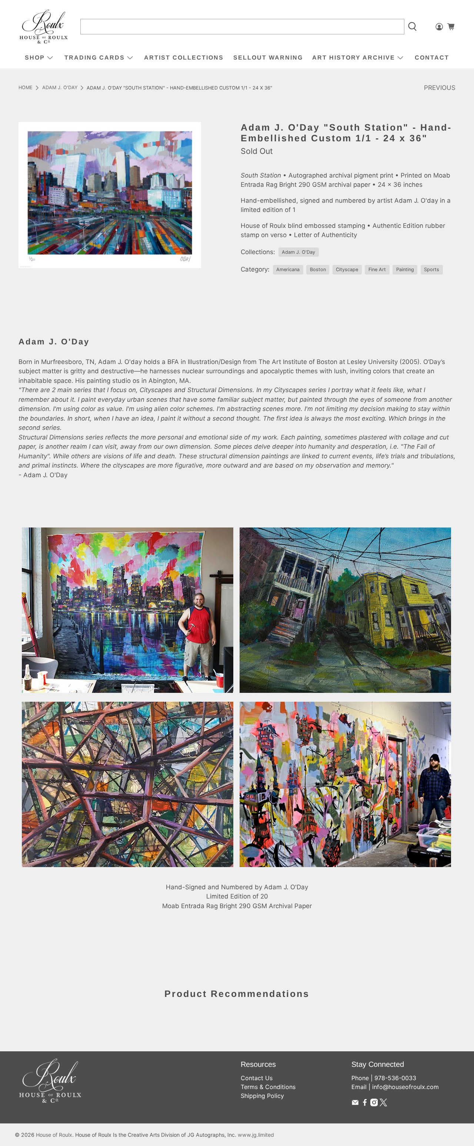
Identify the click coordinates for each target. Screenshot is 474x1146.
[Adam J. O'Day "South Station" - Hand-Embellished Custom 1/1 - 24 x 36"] (110, 195)
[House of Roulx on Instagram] (374, 1104)
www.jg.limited (256, 1135)
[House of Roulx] (44, 27)
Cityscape (347, 269)
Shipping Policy (262, 1095)
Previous (439, 87)
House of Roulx (54, 1135)
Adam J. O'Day (59, 87)
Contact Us (257, 1078)
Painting (405, 269)
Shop (35, 57)
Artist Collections (184, 57)
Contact (432, 57)
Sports (431, 269)
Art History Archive (353, 57)
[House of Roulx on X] (383, 1104)
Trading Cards (94, 57)
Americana (288, 269)
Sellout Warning (268, 57)
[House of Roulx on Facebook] (364, 1104)
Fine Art (377, 269)
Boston (318, 269)
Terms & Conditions (268, 1087)
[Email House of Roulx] (355, 1104)
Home (26, 87)
